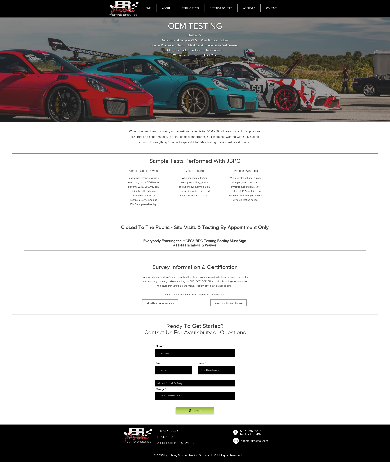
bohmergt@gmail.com (254, 440)
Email (158, 363)
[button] (190, 8)
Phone (201, 363)
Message (160, 389)
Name (159, 346)
